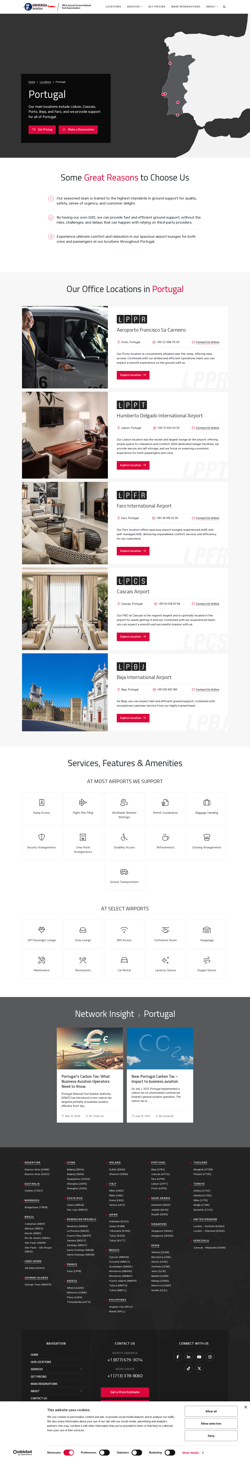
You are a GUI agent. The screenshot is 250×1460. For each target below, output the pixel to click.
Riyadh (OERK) (159, 1214)
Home (31, 82)
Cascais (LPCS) (160, 1174)
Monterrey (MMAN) (120, 1271)
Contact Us (39, 1398)
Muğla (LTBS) (201, 1205)
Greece (72, 1281)
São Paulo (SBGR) (35, 1242)
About (211, 6)
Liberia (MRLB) (75, 1205)
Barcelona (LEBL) (161, 1257)
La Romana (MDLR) (78, 1231)
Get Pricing (156, 6)
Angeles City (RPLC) (121, 1306)
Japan (113, 1214)
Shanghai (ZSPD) (77, 1183)
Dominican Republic (81, 1219)
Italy (112, 1184)
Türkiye (199, 1184)
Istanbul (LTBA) (203, 1195)
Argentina (33, 1162)
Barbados (32, 1200)
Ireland (115, 1162)
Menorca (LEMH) (161, 1285)
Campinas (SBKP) (35, 1223)
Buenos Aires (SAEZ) (37, 1174)
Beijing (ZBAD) (75, 1174)
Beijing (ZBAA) (75, 1169)
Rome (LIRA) (116, 1200)
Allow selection (211, 1423)
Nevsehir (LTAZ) (203, 1209)
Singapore (159, 1224)
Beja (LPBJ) (158, 1169)
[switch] (104, 1453)
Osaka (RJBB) (117, 1226)
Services (133, 6)
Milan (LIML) (116, 1195)
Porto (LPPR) (159, 1188)
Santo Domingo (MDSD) (80, 1254)
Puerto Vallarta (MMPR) (123, 1280)
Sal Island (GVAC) (35, 1268)
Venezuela (201, 1240)
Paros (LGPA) (74, 1297)
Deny (211, 1435)
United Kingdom (205, 1219)
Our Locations (41, 1362)
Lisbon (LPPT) (159, 1183)
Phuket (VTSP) (202, 1174)
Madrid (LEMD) (159, 1276)
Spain (155, 1245)
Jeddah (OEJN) (159, 1209)
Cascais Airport (133, 591)
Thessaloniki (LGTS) (78, 1302)
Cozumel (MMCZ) (119, 1261)
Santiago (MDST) (77, 1245)
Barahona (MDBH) (77, 1226)
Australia (32, 1184)
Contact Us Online (207, 342)
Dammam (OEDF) (160, 1205)
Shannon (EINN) (118, 1174)
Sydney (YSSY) (34, 1190)
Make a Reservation (80, 129)
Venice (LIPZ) (117, 1205)
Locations (113, 6)
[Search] (224, 7)
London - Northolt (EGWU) (209, 1226)
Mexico (114, 1250)
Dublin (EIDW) (117, 1169)
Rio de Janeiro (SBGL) (37, 1238)
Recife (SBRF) (33, 1233)
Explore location (130, 375)
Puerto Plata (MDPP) (79, 1235)
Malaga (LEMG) (160, 1280)
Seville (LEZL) (159, 1290)
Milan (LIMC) (116, 1190)
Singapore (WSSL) (162, 1231)
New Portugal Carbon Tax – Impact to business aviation (154, 1078)
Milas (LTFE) (201, 1200)
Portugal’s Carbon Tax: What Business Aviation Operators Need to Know (85, 1081)
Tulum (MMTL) (118, 1290)
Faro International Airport (144, 506)
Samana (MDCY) (76, 1240)
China (71, 1162)
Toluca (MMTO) (118, 1285)
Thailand (200, 1162)
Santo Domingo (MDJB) (80, 1250)
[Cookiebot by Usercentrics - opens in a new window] (22, 1453)
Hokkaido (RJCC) (119, 1221)
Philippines (117, 1300)
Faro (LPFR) (158, 1179)
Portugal (158, 1162)
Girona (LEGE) (159, 1261)
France (72, 1264)
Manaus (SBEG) (34, 1228)
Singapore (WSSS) (162, 1235)
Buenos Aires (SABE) (37, 1169)
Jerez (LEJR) (158, 1271)
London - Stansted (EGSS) (209, 1231)
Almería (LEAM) (160, 1252)
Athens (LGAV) (75, 1287)
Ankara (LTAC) (202, 1190)
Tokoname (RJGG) (119, 1231)
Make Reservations (185, 6)
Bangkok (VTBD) (203, 1169)
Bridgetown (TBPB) (36, 1207)
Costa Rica (75, 1198)
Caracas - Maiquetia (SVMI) (210, 1247)
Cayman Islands (36, 1278)
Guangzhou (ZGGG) (78, 1179)
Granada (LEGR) (160, 1266)
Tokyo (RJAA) (117, 1235)
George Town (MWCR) (38, 1284)
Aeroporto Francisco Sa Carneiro (151, 330)
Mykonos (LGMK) (77, 1292)
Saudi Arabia (160, 1198)
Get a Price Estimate (125, 1391)
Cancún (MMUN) (119, 1257)
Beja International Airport (144, 677)
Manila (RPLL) (117, 1311)
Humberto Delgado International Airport (160, 415)
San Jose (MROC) (77, 1209)
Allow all (211, 1411)
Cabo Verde (33, 1261)
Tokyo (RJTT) (117, 1240)
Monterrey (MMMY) (120, 1276)
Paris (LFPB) (74, 1271)
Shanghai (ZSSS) (77, 1188)
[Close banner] (245, 1407)
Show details (190, 1452)
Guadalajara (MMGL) (121, 1266)
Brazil (29, 1217)
